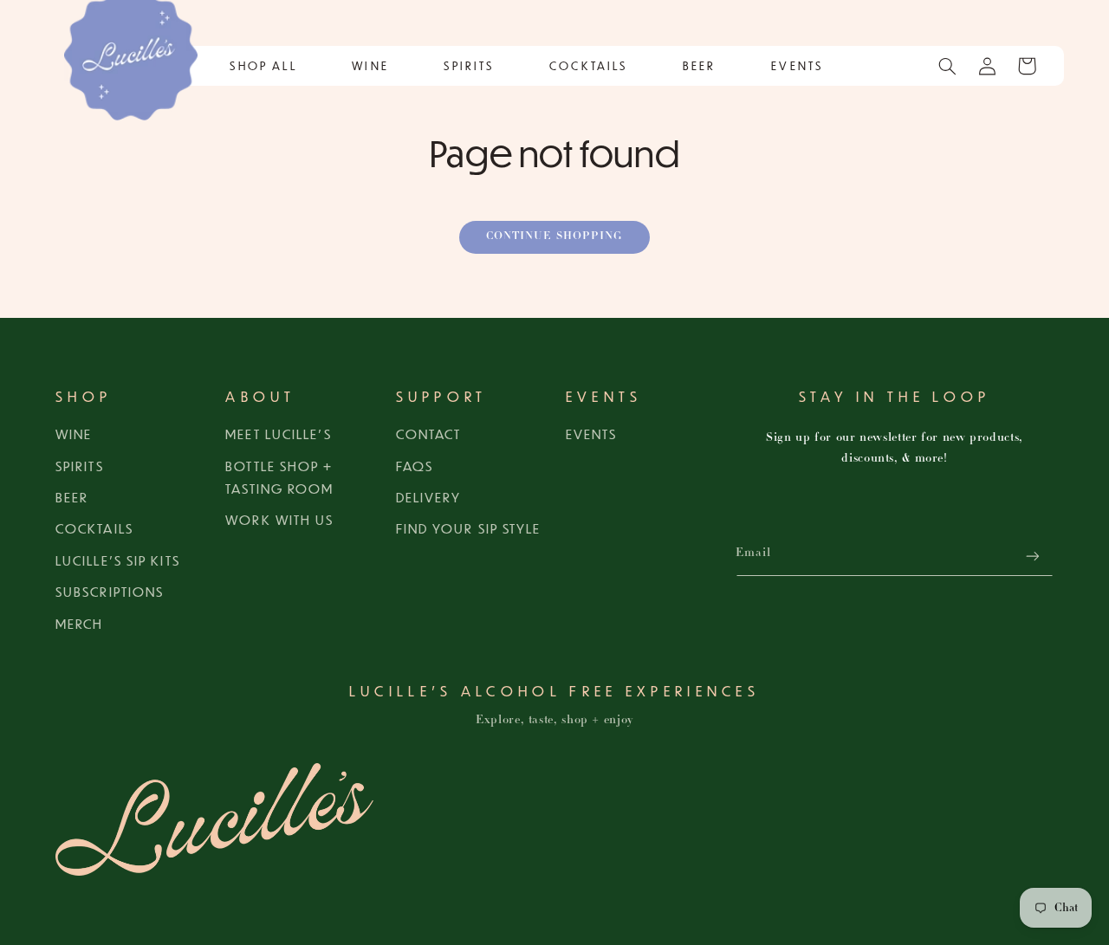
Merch (79, 623)
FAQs (414, 465)
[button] (263, 66)
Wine (73, 433)
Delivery (429, 497)
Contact (429, 433)
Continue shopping (554, 236)
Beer (71, 497)
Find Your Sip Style (469, 528)
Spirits (79, 465)
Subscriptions (109, 591)
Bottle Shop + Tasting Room (279, 476)
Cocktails (94, 528)
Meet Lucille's (278, 433)
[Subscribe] (1033, 555)
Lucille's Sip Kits (117, 560)
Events (592, 433)
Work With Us (279, 519)
